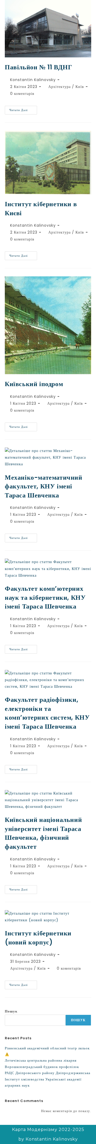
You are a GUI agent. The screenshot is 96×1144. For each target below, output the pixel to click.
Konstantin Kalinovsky (33, 79)
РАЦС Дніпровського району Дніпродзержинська (47, 1072)
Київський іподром (34, 383)
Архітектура (59, 86)
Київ (79, 86)
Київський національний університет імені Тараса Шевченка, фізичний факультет (43, 833)
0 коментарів (22, 93)
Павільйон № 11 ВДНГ (38, 67)
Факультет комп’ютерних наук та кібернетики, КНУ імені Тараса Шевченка (45, 597)
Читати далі (23, 109)
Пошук (11, 1011)
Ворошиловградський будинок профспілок (42, 1066)
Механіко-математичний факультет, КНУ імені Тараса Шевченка (43, 486)
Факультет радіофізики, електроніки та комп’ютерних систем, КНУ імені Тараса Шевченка (47, 713)
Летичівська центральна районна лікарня (41, 1060)
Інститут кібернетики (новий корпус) (38, 938)
